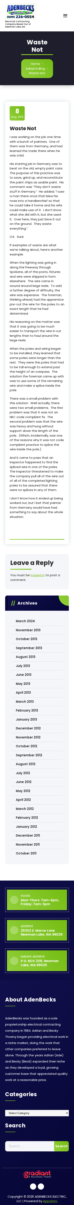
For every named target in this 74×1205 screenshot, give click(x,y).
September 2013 (29, 648)
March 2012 (25, 809)
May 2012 (23, 791)
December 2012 (28, 728)
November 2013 (28, 630)
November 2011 (28, 844)
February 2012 (27, 817)
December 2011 (28, 835)
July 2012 (23, 773)
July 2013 (23, 666)
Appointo (50, 1201)
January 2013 (26, 719)
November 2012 (28, 737)
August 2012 (25, 764)
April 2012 (23, 800)
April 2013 (23, 692)
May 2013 (23, 684)
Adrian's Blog (35, 68)
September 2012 (29, 755)
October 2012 (26, 746)
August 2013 (25, 657)
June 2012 (23, 782)
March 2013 (25, 701)
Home (35, 64)
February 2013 (27, 710)
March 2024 (25, 621)
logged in (38, 575)
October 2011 (26, 853)
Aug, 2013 (17, 113)
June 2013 (23, 675)
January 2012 (26, 826)
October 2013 (26, 639)
